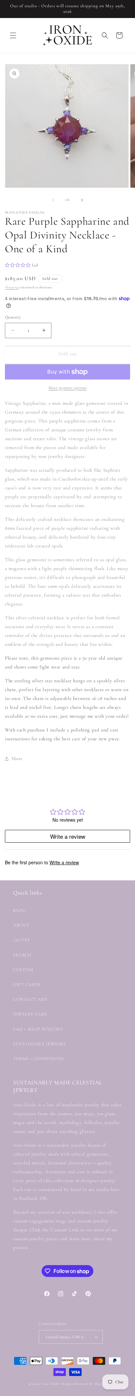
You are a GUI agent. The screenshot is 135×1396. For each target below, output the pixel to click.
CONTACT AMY (30, 999)
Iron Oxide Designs (58, 1384)
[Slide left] (53, 200)
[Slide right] (82, 200)
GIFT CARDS (27, 984)
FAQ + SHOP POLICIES (38, 1029)
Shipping (11, 287)
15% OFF (21, 940)
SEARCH (22, 955)
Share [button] (17, 758)
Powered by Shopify (90, 1384)
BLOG (19, 910)
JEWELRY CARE (30, 1014)
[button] (13, 35)
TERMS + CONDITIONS (38, 1058)
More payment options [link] (67, 387)
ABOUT (21, 925)
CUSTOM (23, 970)
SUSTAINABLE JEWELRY (39, 1044)
